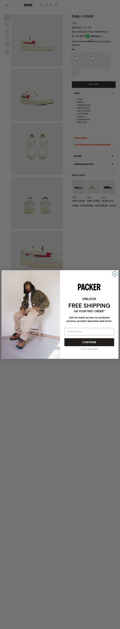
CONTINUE (89, 342)
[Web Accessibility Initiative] (1, 625)
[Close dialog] (114, 274)
